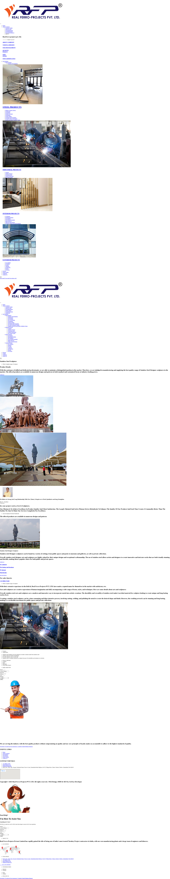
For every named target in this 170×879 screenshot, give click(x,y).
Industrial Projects (9, 327)
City (1, 675)
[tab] (86, 651)
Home (4, 25)
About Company (6, 26)
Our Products (5, 61)
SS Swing (10, 351)
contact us (5, 356)
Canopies (10, 347)
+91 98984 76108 (4, 581)
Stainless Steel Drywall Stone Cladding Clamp (17, 326)
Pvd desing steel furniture (7, 567)
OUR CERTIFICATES (9, 58)
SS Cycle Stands (11, 320)
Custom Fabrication (12, 332)
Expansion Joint (11, 330)
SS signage (3, 570)
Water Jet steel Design (12, 341)
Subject (1, 674)
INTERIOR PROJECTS (11, 213)
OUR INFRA (5, 55)
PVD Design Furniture (13, 339)
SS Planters (10, 335)
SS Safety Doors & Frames (13, 325)
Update (4, 353)
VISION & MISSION (8, 45)
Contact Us (5, 274)
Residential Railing (12, 336)
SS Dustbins (10, 319)
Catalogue (5, 273)
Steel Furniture (8, 62)
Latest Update (5, 272)
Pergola (9, 350)
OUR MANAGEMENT (9, 47)
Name (1, 669)
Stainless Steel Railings (13, 63)
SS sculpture (3, 564)
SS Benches (10, 317)
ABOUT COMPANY (8, 42)
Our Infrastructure (9, 30)
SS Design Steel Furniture (13, 323)
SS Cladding (10, 338)
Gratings (10, 328)
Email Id (2, 672)
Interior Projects (8, 334)
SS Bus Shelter (11, 322)
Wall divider (3, 572)
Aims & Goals (8, 29)
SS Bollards (10, 321)
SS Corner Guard (11, 333)
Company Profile (8, 28)
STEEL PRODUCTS (12, 107)
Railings (9, 345)
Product (1, 676)
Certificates (7, 313)
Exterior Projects (8, 342)
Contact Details (3, 671)
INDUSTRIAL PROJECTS (12, 170)
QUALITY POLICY (9, 32)
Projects (4, 271)
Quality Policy (8, 310)
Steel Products (8, 315)
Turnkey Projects (11, 329)
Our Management (9, 31)
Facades (9, 346)
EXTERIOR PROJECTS (11, 260)
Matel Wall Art (11, 340)
